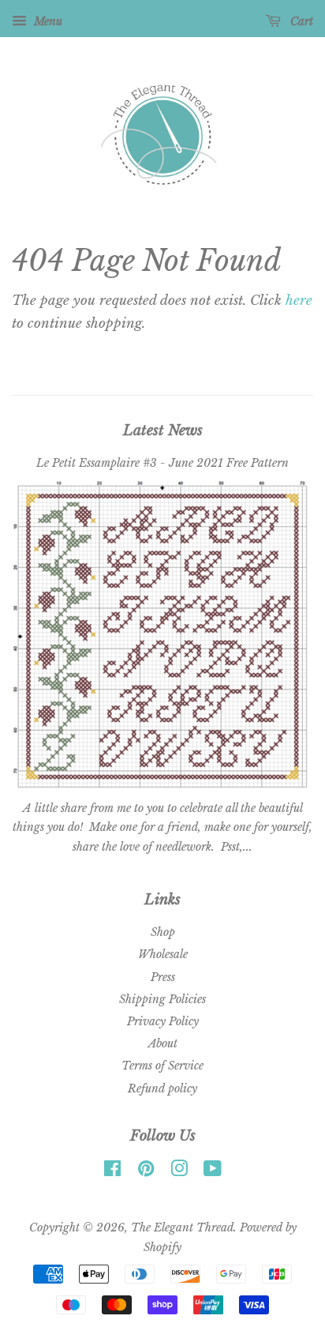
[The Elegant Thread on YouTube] (213, 1171)
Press (163, 977)
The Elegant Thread (182, 1227)
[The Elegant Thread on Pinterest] (146, 1171)
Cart (300, 21)
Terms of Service (162, 1065)
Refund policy (162, 1088)
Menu (46, 21)
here (299, 300)
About (162, 1043)
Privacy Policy (163, 1021)
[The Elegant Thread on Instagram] (179, 1171)
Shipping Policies (162, 999)
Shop (163, 932)
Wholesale (163, 954)
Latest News (163, 430)
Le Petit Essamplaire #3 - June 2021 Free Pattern (162, 463)
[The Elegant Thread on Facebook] (112, 1171)
